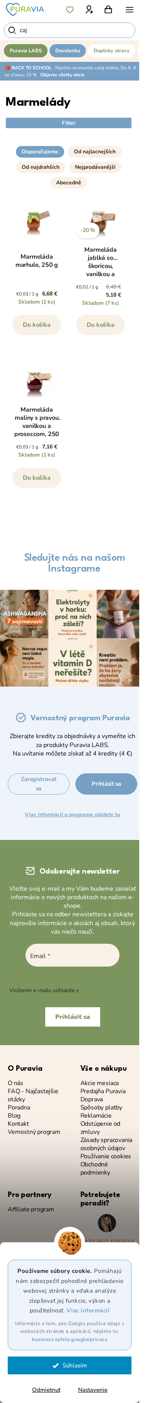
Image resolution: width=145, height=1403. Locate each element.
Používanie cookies (105, 1156)
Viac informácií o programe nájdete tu (72, 814)
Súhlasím (75, 1365)
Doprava (91, 1100)
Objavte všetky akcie (62, 75)
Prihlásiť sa (106, 784)
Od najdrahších (41, 167)
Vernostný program (34, 1132)
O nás (15, 1083)
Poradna (19, 1108)
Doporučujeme (40, 151)
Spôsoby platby (101, 1108)
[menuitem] (26, 50)
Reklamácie (96, 1116)
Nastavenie (92, 1390)
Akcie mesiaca (99, 1083)
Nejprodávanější (95, 167)
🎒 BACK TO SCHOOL (28, 68)
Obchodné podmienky (95, 1169)
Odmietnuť (46, 1390)
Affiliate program (31, 1210)
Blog (14, 1116)
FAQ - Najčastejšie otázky (33, 1095)
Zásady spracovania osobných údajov (106, 1144)
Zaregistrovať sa (38, 783)
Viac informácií (88, 1310)
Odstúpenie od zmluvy (100, 1128)
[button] (68, 149)
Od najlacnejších (95, 151)
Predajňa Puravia (103, 1091)
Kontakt (18, 1124)
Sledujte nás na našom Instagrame (74, 563)
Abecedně (68, 182)
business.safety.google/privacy (69, 1339)
